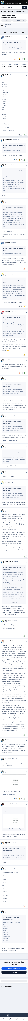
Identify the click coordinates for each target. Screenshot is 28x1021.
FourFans (7, 36)
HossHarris (8, 471)
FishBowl (7, 311)
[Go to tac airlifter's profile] (2, 360)
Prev (5, 32)
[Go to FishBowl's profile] (2, 312)
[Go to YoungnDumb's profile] (2, 140)
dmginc (21, 145)
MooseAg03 (8, 803)
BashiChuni (8, 620)
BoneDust (7, 164)
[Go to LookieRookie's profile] (2, 415)
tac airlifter (8, 359)
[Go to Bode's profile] (2, 911)
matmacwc (8, 201)
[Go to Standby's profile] (2, 740)
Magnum (7, 771)
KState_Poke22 (9, 561)
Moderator (16, 378)
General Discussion (12, 26)
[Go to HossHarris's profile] (2, 472)
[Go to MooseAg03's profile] (2, 804)
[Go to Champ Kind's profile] (2, 378)
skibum (21, 42)
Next (23, 32)
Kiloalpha (21, 317)
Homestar (7, 274)
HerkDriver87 (8, 868)
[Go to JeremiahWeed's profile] (2, 641)
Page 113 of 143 (13, 32)
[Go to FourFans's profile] (2, 37)
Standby (7, 739)
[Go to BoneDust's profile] (2, 165)
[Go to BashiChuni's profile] (2, 621)
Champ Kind (8, 378)
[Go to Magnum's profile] (2, 771)
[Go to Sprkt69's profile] (2, 446)
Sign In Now (14, 972)
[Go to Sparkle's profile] (2, 75)
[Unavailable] (14, 775)
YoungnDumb (8, 139)
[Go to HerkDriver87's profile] (2, 868)
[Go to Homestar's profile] (2, 274)
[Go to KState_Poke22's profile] (2, 562)
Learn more (3, 2)
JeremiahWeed (9, 641)
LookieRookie (8, 415)
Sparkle (7, 74)
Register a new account (14, 968)
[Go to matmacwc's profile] (2, 201)
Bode (6, 911)
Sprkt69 (7, 446)
